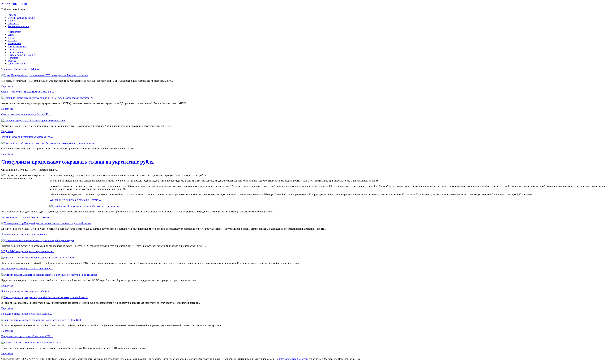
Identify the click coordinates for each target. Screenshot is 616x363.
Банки (11, 34)
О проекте (13, 23)
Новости (12, 20)
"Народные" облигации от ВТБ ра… (21, 69)
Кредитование (15, 52)
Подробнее (7, 86)
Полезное (13, 57)
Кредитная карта (17, 46)
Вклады (12, 37)
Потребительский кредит (21, 55)
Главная (12, 14)
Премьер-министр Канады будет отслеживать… (27, 217)
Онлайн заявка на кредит (21, 17)
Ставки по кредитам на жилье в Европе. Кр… (26, 114)
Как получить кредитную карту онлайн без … (26, 291)
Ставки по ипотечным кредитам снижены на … (27, 91)
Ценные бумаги (16, 63)
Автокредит (14, 31)
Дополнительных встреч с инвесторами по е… (27, 234)
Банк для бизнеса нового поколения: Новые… (26, 313)
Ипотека (12, 40)
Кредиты (12, 49)
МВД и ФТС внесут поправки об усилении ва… (27, 251)
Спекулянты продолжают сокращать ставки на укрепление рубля (77, 162)
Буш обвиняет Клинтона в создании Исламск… (75, 199)
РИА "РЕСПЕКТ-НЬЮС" (15, 4)
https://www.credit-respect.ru (293, 359)
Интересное (14, 43)
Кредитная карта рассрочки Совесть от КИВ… (27, 336)
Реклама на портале (18, 26)
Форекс (12, 60)
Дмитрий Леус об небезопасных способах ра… (27, 136)
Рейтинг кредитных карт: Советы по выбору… (27, 268)
